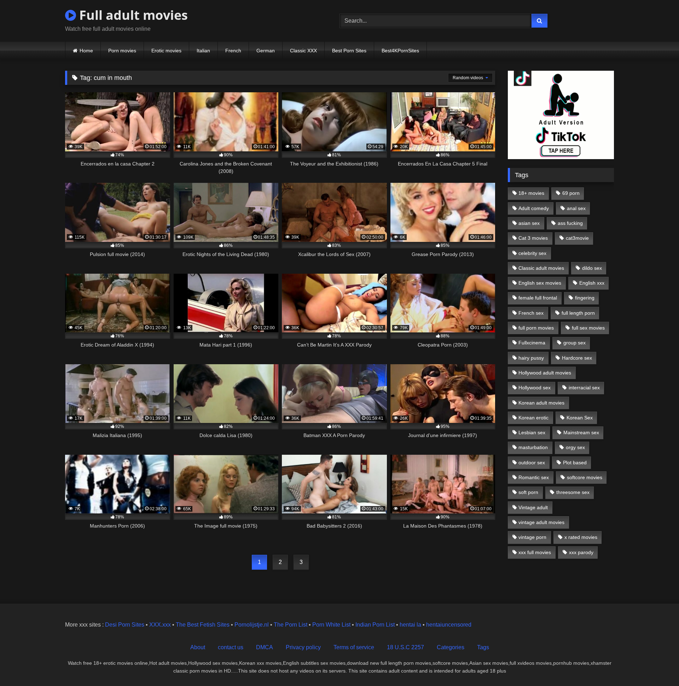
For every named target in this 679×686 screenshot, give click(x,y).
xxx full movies (534, 552)
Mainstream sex (581, 432)
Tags (483, 647)
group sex (574, 342)
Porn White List (331, 625)
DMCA (264, 647)
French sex (531, 313)
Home (86, 50)
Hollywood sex (534, 387)
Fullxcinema (531, 342)
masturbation (533, 447)
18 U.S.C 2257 (405, 647)
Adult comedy (533, 208)
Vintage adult (533, 507)
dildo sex (592, 268)
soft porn (528, 492)
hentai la (410, 625)
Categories (450, 647)
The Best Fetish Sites (203, 625)
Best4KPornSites (400, 50)
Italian (203, 50)
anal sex (576, 208)
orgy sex (575, 447)
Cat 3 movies (533, 238)
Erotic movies (166, 50)
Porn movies (122, 50)
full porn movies (536, 328)
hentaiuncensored (448, 625)
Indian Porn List (375, 625)
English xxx (591, 283)
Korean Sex (580, 417)
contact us (230, 647)
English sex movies (539, 283)
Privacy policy (303, 647)
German (265, 50)
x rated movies (580, 537)
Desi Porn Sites (124, 625)
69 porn (571, 193)
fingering (584, 298)
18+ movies (531, 193)
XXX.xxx (160, 625)
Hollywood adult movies (544, 373)
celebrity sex (532, 253)
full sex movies (588, 328)
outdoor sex (531, 462)
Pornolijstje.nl (251, 625)
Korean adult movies (541, 403)
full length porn (578, 313)
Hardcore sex (577, 358)
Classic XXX (303, 50)
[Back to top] (657, 665)
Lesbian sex (531, 432)
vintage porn (532, 537)
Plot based (575, 462)
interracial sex (584, 387)
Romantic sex (533, 477)
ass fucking (570, 223)
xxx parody (581, 552)
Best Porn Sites (349, 50)
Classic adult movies (541, 268)
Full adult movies (132, 15)
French (233, 50)
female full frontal (537, 298)
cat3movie (577, 238)
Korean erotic (533, 417)
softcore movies (584, 477)
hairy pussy (531, 358)
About (197, 647)
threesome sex (573, 492)
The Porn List (290, 625)
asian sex (529, 223)
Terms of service (353, 647)
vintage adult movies (541, 522)
